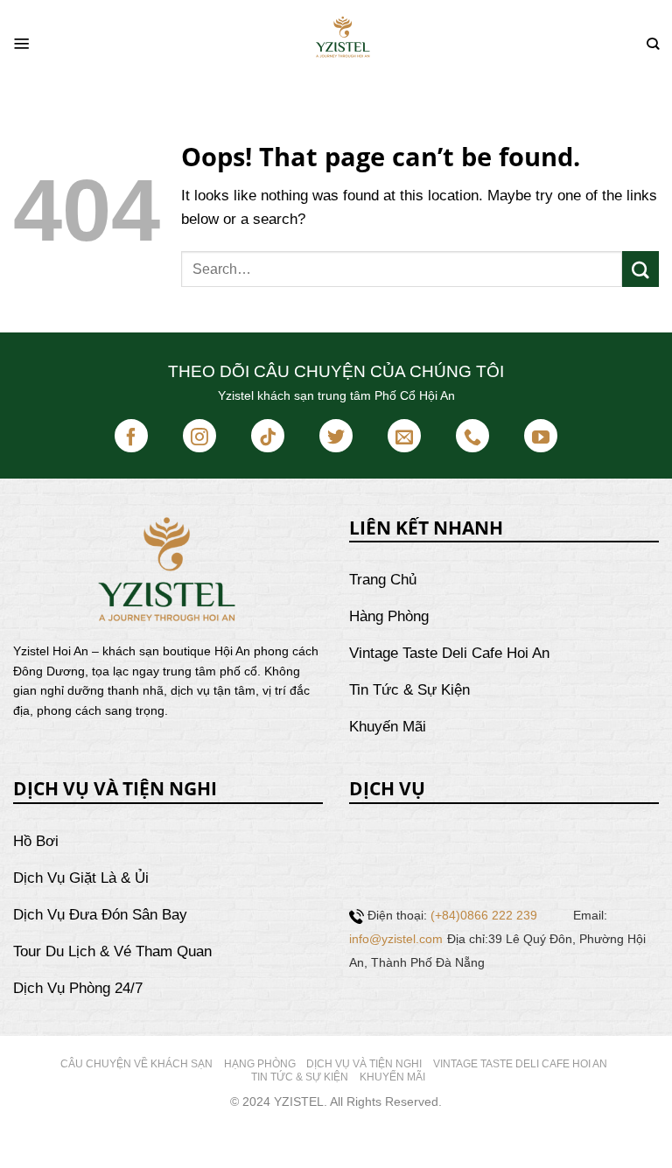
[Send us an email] (404, 435)
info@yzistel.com (396, 939)
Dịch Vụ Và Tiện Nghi (364, 1064)
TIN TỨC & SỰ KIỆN (299, 1077)
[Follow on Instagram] (199, 435)
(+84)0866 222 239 (483, 915)
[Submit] (640, 269)
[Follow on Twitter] (336, 435)
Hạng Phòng (260, 1064)
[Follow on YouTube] (540, 435)
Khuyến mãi (392, 1077)
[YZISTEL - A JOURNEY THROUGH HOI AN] (343, 43)
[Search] (653, 44)
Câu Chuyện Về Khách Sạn (136, 1064)
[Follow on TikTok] (267, 435)
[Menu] (22, 43)
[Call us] (472, 435)
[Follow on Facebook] (131, 435)
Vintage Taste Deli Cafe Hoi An (520, 1064)
